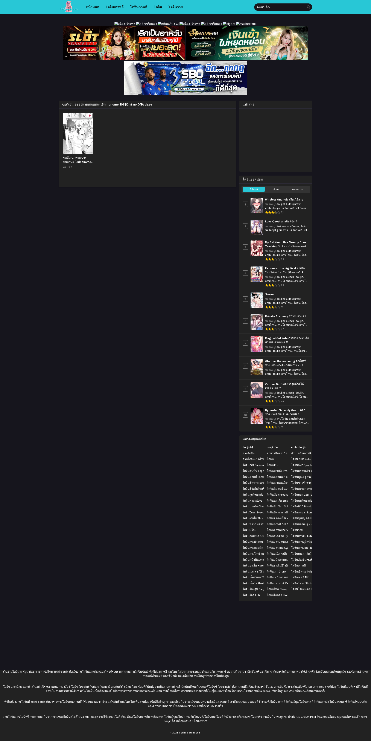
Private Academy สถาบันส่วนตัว (285, 316)
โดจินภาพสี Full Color (293, 208)
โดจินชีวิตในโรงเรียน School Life (263, 488)
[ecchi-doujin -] (68, 11)
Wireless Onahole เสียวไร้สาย (284, 199)
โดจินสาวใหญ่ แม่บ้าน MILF (259, 553)
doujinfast (294, 204)
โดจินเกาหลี (298, 565)
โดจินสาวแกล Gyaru (279, 548)
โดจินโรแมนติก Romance (306, 589)
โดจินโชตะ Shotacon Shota (308, 583)
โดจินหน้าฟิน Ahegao (256, 559)
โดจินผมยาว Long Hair (305, 512)
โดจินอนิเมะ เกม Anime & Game (286, 559)
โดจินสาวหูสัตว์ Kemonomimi (309, 542)
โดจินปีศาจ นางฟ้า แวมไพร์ (283, 512)
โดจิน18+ (272, 465)
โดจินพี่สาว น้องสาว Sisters (259, 524)
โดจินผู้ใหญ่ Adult (301, 518)
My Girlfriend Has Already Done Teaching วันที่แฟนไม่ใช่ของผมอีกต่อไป (286, 244)
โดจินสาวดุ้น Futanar (304, 536)
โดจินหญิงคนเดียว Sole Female (286, 553)
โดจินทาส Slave (252, 500)
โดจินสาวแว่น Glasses (305, 548)
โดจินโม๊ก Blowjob (278, 589)
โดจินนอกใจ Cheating (256, 506)
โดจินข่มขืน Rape (253, 471)
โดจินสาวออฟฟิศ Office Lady (260, 548)
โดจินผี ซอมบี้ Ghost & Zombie (285, 518)
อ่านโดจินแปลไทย (254, 459)
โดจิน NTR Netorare (303, 459)
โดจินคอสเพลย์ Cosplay (281, 477)
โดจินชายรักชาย (288, 422)
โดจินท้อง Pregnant (279, 494)
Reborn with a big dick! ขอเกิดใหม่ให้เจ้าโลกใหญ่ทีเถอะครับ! (285, 270)
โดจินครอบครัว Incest (304, 471)
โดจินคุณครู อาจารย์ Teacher (309, 477)
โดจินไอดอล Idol (277, 595)
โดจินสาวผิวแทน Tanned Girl (260, 542)
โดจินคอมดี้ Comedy (255, 477)
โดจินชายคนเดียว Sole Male (284, 482)
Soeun (269, 294)
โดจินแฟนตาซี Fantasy (281, 583)
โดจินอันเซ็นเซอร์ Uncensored (309, 559)
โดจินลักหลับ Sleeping (280, 530)
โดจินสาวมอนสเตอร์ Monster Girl (287, 542)
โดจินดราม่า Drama (288, 226)
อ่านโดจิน (286, 255)
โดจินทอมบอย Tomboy (305, 494)
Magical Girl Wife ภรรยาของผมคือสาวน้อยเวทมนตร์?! (287, 340)
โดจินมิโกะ (249, 530)
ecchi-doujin (272, 208)
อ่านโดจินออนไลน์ (288, 281)
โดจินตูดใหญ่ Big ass (256, 494)
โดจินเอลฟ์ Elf (299, 577)
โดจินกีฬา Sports (301, 465)
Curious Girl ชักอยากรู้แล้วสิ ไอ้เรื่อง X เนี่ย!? (284, 386)
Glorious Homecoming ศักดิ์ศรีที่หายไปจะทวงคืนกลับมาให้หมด (285, 363)
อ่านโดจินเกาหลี (301, 453)
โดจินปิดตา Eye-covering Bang (261, 512)
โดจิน (297, 255)
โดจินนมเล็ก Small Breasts (284, 500)
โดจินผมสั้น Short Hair (256, 518)
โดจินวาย (297, 530)
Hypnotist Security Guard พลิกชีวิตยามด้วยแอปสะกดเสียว (285, 412)
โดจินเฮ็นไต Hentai (254, 583)
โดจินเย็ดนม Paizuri (303, 571)
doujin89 (282, 204)
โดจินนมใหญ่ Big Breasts (307, 500)
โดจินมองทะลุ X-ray (303, 524)
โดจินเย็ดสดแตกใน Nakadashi (261, 577)
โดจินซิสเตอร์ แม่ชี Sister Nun (285, 488)
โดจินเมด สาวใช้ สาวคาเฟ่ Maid (262, 571)
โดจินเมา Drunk (276, 571)
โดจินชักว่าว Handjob (256, 482)
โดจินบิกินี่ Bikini (301, 506)
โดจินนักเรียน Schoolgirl (282, 506)
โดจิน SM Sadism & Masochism (262, 465)
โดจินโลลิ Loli (251, 595)
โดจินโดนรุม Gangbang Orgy (260, 589)
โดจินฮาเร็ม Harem (254, 565)
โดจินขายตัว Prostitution (282, 471)
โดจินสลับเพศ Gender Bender (260, 536)
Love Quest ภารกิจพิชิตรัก (281, 221)
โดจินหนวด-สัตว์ (301, 553)
